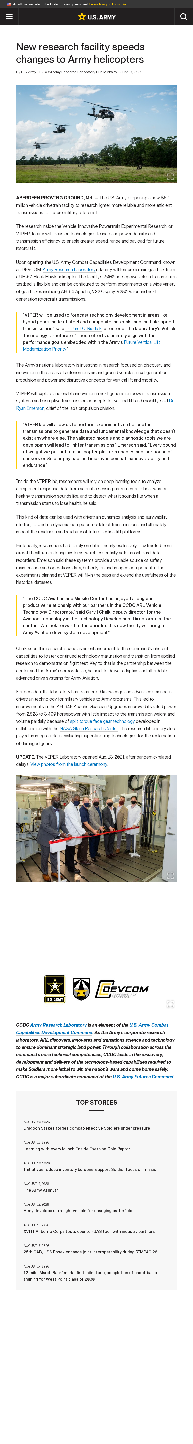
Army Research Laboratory (69, 269)
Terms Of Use (90, 1419)
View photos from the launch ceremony (68, 764)
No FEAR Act (176, 1419)
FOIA (152, 1419)
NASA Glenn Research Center (89, 728)
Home (11, 1419)
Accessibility (125, 1419)
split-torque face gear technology (102, 721)
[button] (2, 10)
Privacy (62, 1419)
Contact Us (35, 1419)
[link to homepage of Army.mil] (96, 16)
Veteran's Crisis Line (96, 1425)
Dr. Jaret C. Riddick (83, 328)
